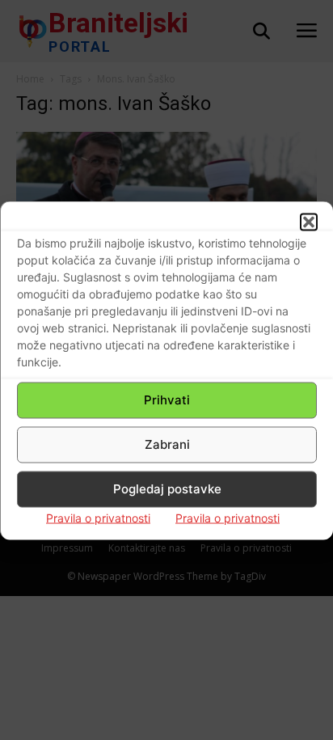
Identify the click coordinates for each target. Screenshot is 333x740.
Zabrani (167, 444)
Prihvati (167, 400)
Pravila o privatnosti (98, 517)
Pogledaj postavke (167, 489)
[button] (309, 222)
